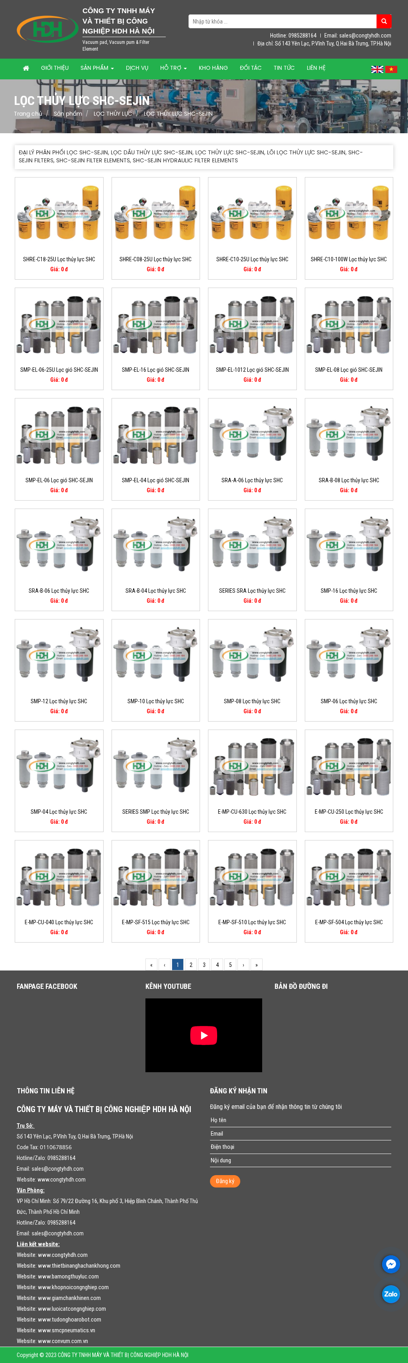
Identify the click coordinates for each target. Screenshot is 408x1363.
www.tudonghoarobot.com (69, 1319)
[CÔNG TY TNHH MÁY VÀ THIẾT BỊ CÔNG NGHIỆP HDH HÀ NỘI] (47, 29)
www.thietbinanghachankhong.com (79, 1265)
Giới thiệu (55, 68)
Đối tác (251, 68)
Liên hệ (316, 68)
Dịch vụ (137, 68)
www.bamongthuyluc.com (68, 1276)
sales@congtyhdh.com (57, 1169)
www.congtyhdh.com (61, 1179)
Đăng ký (225, 1181)
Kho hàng (213, 68)
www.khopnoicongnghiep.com (73, 1287)
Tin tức (284, 68)
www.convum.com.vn (63, 1341)
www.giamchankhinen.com (69, 1298)
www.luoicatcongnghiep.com (72, 1308)
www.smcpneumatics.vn (66, 1330)
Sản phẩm (95, 68)
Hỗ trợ (171, 68)
